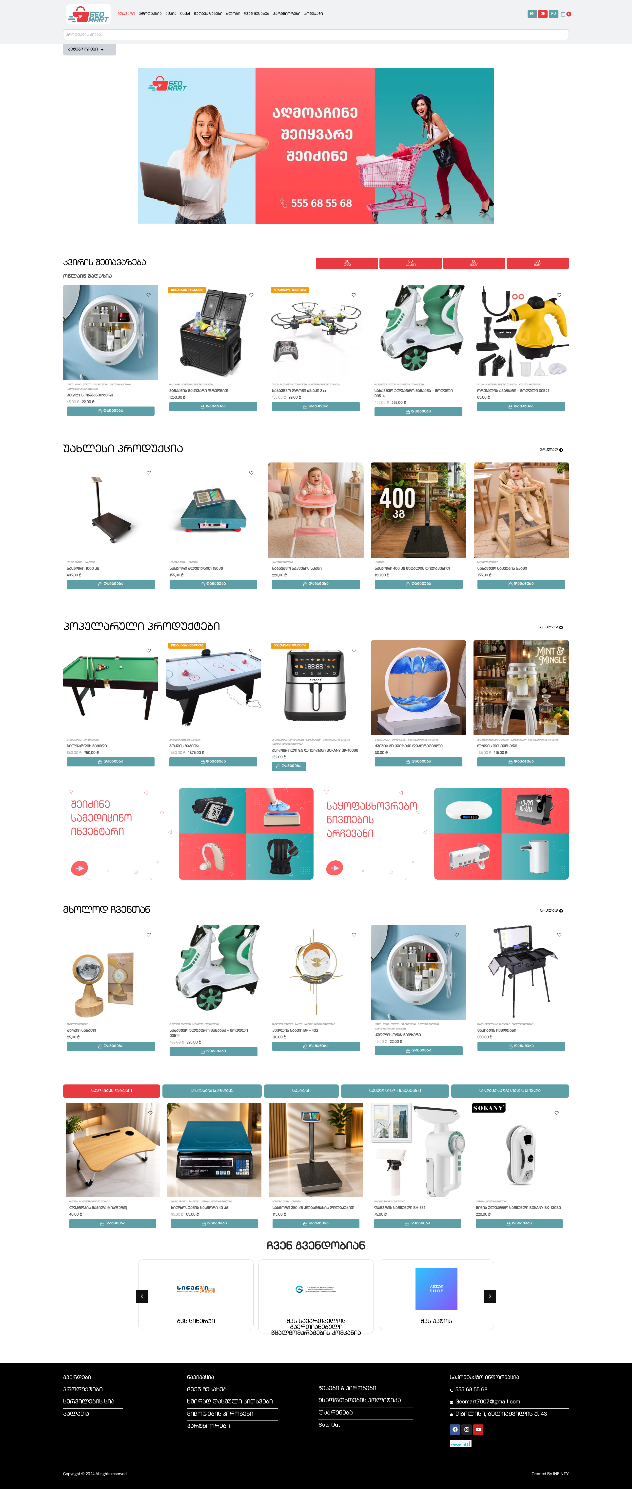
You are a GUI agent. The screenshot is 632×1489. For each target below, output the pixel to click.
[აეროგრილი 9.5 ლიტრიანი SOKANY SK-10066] (316, 687)
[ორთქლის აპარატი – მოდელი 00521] (418, 332)
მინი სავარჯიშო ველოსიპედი (96, 569)
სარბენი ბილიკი (288, 569)
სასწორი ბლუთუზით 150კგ (197, 1208)
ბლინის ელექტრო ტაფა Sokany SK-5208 (516, 391)
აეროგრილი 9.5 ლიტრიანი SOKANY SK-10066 (315, 751)
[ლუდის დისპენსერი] (521, 687)
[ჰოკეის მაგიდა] (213, 687)
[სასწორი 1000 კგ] (113, 1150)
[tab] (111, 1091)
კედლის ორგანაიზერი (398, 1035)
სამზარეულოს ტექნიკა (516, 385)
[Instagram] (466, 1429)
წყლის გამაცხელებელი (491, 562)
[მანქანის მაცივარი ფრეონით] (110, 332)
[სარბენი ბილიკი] (316, 510)
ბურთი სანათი (81, 1031)
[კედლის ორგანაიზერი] (418, 972)
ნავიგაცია (200, 1378)
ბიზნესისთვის (77, 1202)
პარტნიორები (286, 14)
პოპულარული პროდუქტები (83, 740)
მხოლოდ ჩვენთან (282, 385)
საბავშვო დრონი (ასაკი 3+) (196, 391)
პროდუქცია (150, 14)
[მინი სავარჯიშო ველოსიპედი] (110, 510)
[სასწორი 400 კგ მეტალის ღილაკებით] (316, 1150)
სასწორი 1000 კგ (85, 1208)
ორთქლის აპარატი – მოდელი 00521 (411, 391)
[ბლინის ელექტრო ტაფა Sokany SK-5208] (521, 332)
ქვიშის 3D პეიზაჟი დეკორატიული (409, 746)
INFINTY (561, 1474)
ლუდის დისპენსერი (497, 746)
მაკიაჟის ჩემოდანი (496, 1031)
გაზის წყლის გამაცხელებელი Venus (513, 569)
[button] (111, 406)
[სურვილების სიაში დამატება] (149, 295)
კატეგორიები (83, 50)
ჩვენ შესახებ (256, 14)
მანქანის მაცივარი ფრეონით (96, 391)
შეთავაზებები (208, 14)
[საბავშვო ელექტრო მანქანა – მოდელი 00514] (316, 332)
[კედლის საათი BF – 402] (316, 972)
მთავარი (126, 14)
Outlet (185, 14)
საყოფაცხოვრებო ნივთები (94, 385)
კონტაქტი (313, 14)
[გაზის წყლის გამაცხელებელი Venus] (521, 510)
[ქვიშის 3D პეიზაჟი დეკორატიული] (418, 687)
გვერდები (77, 1378)
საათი (298, 1024)
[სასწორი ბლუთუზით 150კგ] (214, 1150)
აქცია (171, 14)
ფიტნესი (72, 562)
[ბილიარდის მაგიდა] (110, 687)
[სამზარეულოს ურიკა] (418, 510)
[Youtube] (478, 1429)
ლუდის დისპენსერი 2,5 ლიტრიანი (204, 569)
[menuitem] (532, 14)
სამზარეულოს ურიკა (396, 569)
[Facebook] (455, 1429)
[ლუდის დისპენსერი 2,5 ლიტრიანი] (213, 510)
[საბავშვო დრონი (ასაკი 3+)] (213, 332)
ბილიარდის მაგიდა (87, 746)
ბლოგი (233, 14)
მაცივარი (72, 385)
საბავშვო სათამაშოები (191, 385)
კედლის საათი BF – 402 (295, 1031)
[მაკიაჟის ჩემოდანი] (521, 972)
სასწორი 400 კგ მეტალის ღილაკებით (310, 1208)
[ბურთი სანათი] (111, 972)
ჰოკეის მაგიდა (184, 746)
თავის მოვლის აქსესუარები (399, 1024)
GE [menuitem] (543, 14)
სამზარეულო (493, 385)
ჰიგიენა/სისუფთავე (427, 385)
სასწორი (92, 1202)
